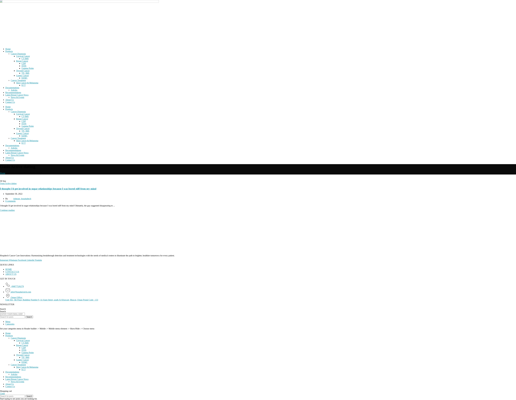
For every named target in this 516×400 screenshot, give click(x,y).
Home (8, 49)
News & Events (17, 97)
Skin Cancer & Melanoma (27, 83)
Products (9, 51)
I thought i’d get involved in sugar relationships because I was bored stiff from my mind (48, 188)
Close (2, 393)
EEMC (25, 78)
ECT (24, 85)
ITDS (24, 66)
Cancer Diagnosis (18, 54)
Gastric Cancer (22, 75)
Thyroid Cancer (23, 71)
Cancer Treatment (18, 80)
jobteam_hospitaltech (22, 199)
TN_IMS (25, 73)
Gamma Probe (28, 68)
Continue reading (7, 210)
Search (3, 309)
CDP (24, 63)
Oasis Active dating (8, 183)
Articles (14, 90)
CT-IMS (25, 58)
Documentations (12, 88)
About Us (9, 100)
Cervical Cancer (23, 56)
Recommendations (13, 92)
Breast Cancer (22, 61)
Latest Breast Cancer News (16, 95)
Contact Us (10, 102)
